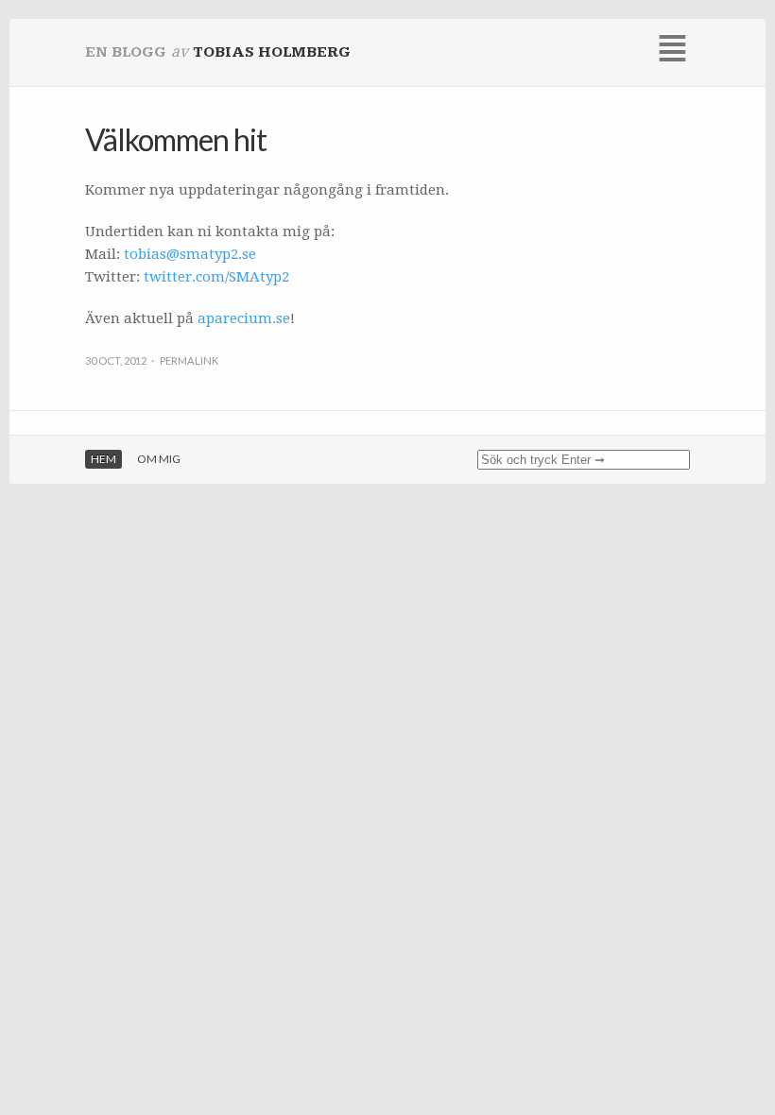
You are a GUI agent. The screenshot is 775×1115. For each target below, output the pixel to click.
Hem (103, 459)
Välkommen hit (176, 139)
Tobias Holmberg (272, 52)
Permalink (189, 360)
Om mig (159, 459)
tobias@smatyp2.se (190, 254)
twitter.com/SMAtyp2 (216, 276)
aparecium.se (244, 318)
